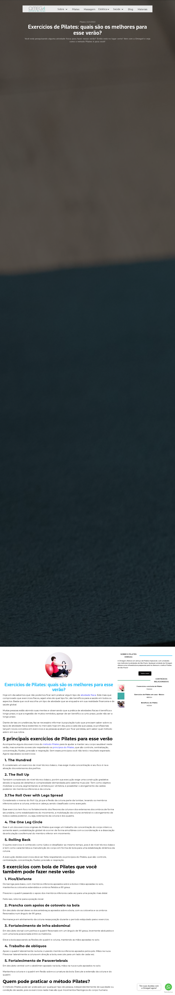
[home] (40, 9)
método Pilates (51, 744)
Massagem (89, 9)
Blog (130, 9)
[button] (62, 9)
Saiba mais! (145, 673)
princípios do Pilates (63, 747)
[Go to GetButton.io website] (168, 992)
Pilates (75, 9)
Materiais (142, 9)
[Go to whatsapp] (168, 987)
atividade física (88, 695)
